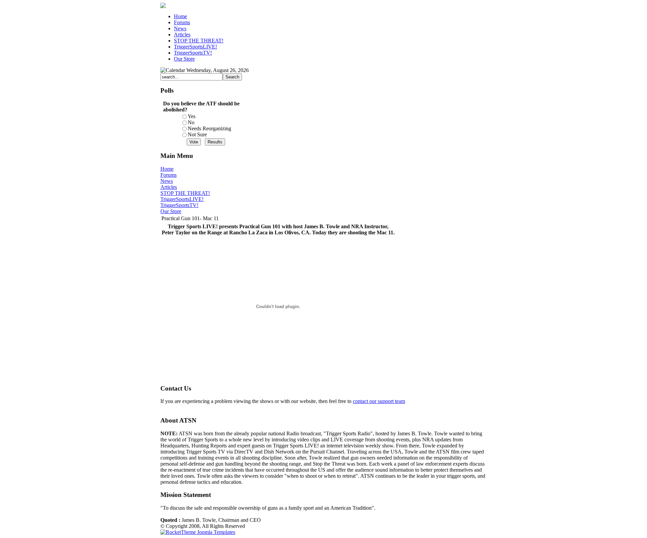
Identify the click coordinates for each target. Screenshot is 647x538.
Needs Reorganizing (209, 128)
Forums (168, 175)
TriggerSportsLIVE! (182, 199)
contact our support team (379, 401)
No (191, 122)
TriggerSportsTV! (179, 205)
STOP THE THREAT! (185, 193)
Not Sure (197, 134)
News (166, 181)
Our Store (170, 211)
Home (167, 169)
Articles (168, 187)
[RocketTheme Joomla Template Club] (197, 532)
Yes (191, 116)
